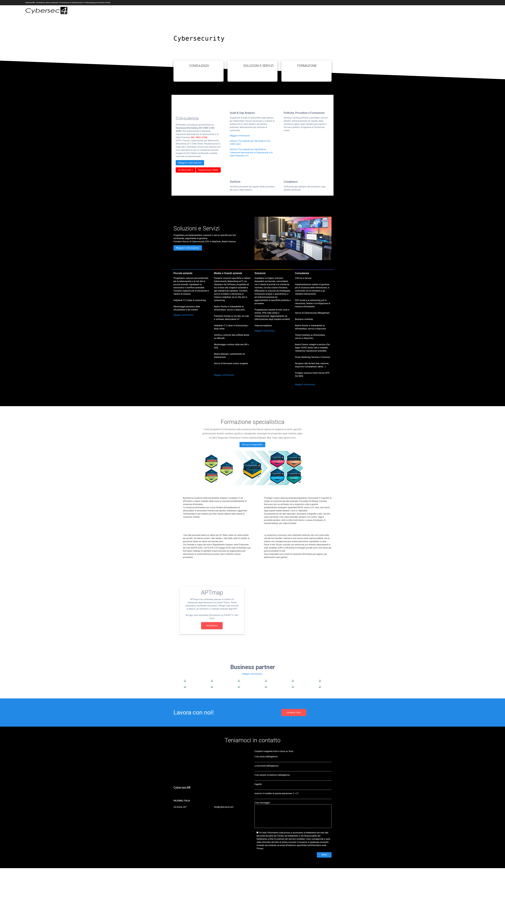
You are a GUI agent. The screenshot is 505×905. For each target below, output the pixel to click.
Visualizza (211, 625)
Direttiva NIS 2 (185, 170)
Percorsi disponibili (252, 445)
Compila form (294, 712)
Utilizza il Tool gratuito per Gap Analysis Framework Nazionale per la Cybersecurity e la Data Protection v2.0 (251, 152)
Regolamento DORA (208, 170)
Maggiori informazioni (189, 163)
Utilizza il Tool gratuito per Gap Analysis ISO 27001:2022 (250, 142)
